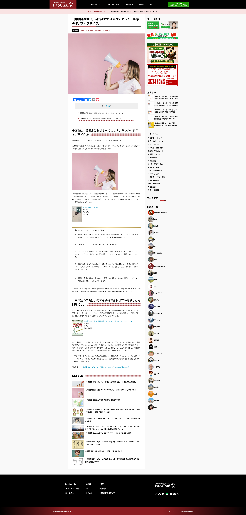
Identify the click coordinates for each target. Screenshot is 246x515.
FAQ (151, 4)
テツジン (157, 333)
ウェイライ (158, 293)
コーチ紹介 (129, 4)
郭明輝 (156, 400)
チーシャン (158, 320)
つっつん (157, 327)
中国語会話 (152, 161)
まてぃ (156, 347)
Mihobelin (158, 253)
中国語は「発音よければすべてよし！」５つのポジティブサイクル (101, 113)
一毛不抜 (157, 367)
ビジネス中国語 (153, 180)
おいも (156, 300)
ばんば (156, 340)
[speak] (106, 171)
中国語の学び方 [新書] (90, 207)
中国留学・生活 (153, 167)
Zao (155, 286)
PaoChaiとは (96, 4)
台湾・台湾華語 (153, 190)
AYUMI (156, 226)
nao (155, 259)
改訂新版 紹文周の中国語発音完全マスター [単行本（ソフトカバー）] (108, 321)
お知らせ (102, 484)
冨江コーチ (158, 374)
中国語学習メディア (107, 493)
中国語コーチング (154, 154)
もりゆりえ (158, 353)
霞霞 (155, 407)
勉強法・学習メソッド (155, 151)
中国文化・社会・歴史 (155, 147)
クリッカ (157, 306)
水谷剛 (156, 387)
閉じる (108, 106)
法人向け (89, 493)
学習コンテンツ (153, 144)
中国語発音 (75, 30)
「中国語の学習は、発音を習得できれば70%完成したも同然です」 (101, 118)
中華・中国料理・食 (155, 170)
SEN (155, 273)
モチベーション (153, 174)
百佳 (155, 394)
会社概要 (102, 488)
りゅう (156, 360)
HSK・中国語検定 (154, 183)
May (155, 246)
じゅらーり (158, 313)
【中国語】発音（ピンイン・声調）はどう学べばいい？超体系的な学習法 (105, 367)
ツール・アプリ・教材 (155, 164)
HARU (156, 233)
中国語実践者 (152, 157)
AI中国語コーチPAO (161, 212)
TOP (89, 11)
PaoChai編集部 (159, 266)
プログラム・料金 (113, 4)
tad (155, 280)
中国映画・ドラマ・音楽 (156, 177)
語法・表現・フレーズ (155, 141)
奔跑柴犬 (157, 380)
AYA (155, 219)
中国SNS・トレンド (155, 138)
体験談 (141, 4)
